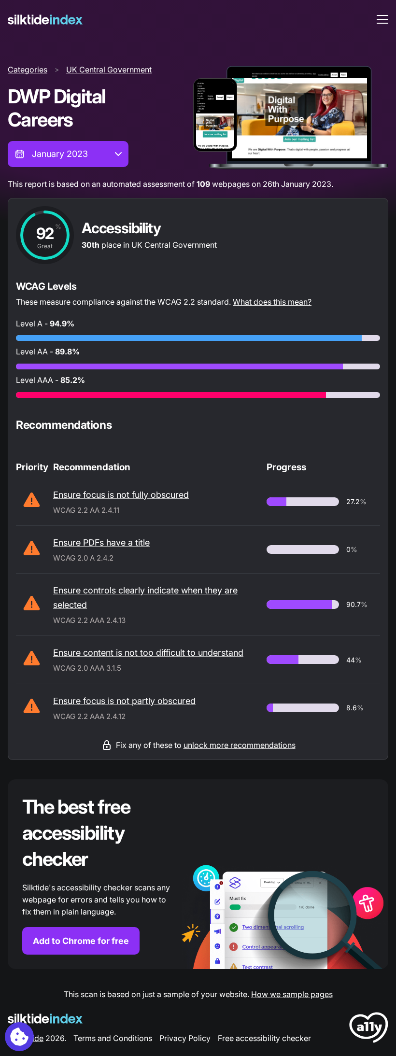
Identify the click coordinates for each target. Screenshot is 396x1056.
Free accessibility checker (264, 1038)
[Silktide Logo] (45, 1019)
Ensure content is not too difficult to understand (148, 653)
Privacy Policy (185, 1038)
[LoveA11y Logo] (368, 1029)
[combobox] (68, 154)
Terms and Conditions (112, 1038)
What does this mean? (272, 302)
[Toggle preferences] (19, 1036)
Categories (27, 69)
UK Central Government (109, 69)
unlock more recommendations (240, 745)
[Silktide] (45, 19)
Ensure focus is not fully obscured (121, 495)
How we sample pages (292, 994)
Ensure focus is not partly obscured (124, 701)
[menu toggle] (382, 19)
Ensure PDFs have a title (101, 542)
